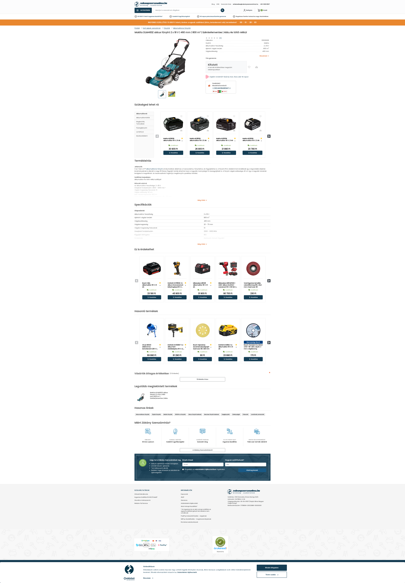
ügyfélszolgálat (184, 16)
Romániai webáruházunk (189, 522)
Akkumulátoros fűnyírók (142, 414)
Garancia (184, 500)
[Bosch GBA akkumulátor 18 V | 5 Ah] (151, 269)
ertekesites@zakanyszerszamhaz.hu (245, 4)
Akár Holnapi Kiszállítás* (189, 506)
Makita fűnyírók (168, 414)
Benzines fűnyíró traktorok (211, 414)
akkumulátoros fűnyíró (154, 169)
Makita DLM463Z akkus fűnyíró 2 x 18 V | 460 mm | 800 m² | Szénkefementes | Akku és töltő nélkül (159, 396)
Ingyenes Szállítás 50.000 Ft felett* (145, 497)
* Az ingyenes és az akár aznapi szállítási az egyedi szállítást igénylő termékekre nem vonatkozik (196, 511)
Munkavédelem (142, 136)
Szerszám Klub (226, 4)
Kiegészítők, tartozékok (140, 123)
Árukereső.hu (220, 551)
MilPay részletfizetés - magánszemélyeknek (196, 519)
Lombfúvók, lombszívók (257, 414)
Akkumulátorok (141, 114)
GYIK (217, 4)
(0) (220, 38)
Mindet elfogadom (271, 568)
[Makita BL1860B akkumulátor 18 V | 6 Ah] (173, 124)
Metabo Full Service (141, 503)
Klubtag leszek (252, 470)
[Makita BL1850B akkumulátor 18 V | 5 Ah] (200, 124)
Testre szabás (271, 575)
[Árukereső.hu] (220, 542)
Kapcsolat (184, 494)
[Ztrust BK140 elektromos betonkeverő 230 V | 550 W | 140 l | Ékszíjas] (151, 330)
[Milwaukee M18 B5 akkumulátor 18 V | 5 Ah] (202, 269)
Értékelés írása (202, 379)
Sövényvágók (236, 414)
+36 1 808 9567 (265, 4)
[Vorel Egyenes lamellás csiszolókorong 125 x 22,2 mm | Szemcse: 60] (253, 269)
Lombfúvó (140, 132)
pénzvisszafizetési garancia (216, 16)
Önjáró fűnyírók (156, 414)
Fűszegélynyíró (141, 128)
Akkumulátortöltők (143, 118)
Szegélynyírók (226, 414)
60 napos (203, 16)
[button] (269, 136)
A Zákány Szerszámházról (203, 450)
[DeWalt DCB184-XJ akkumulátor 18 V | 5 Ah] (227, 330)
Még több (201, 200)
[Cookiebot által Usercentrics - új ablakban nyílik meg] (129, 578)
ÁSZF (182, 497)
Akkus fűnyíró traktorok (194, 414)
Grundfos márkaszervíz (142, 500)
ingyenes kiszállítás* (155, 16)
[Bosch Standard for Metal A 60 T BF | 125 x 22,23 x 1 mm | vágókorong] (253, 330)
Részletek (147, 578)
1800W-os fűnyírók (180, 414)
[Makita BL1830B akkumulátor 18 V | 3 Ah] (226, 124)
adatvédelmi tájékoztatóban (205, 469)
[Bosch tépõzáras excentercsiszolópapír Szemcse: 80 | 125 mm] (202, 330)
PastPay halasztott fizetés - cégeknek (194, 516)
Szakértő (175, 16)
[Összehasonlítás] (256, 67)
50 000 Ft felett (143, 16)
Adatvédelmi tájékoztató (189, 503)
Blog (213, 4)
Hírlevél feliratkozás (141, 494)
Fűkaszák (245, 414)
